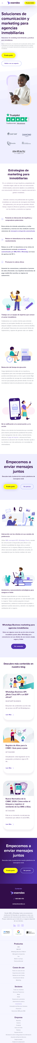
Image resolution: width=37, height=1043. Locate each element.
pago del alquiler (13, 437)
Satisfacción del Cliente (19, 975)
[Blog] (22, 925)
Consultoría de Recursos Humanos (18, 1006)
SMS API (18, 949)
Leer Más (9, 715)
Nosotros (18, 1020)
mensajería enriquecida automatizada (23, 231)
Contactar (18, 1025)
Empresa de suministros (18, 999)
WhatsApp (22, 540)
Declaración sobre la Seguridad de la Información (18, 1035)
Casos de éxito (18, 1028)
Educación (18, 1008)
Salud (18, 997)
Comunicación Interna (18, 978)
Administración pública (18, 1001)
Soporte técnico (18, 1032)
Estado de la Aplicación (18, 1042)
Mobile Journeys (18, 959)
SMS (7, 540)
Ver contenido (18, 646)
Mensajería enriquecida (19, 954)
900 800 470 (19, 899)
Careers (18, 1023)
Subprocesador (18, 1039)
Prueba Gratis (30, 3)
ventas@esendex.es (18, 904)
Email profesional (18, 961)
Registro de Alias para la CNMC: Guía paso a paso (16, 747)
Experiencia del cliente (18, 973)
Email (27, 540)
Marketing (18, 980)
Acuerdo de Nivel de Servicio (18, 1037)
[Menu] (2, 3)
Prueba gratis (8, 55)
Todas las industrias (18, 990)
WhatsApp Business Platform (18, 952)
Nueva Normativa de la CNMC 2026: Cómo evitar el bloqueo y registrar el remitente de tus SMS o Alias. (18, 802)
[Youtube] (18, 925)
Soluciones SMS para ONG (18, 1011)
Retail (18, 994)
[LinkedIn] (14, 925)
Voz (19, 956)
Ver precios (27, 487)
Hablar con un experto (11, 63)
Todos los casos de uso (18, 971)
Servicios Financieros (18, 992)
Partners (18, 1030)
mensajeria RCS (13, 540)
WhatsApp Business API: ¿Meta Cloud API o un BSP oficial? (17, 694)
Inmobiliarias (18, 1004)
